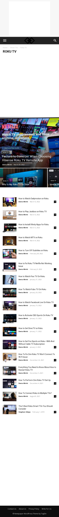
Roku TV (6, 152)
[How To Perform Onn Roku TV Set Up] (9, 383)
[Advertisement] (29, 18)
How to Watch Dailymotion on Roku (34, 198)
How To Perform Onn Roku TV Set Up (35, 380)
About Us (22, 509)
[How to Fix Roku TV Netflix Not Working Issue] (9, 266)
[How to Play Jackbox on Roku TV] (9, 215)
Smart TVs (14, 47)
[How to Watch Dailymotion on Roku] (9, 202)
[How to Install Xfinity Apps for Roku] (9, 228)
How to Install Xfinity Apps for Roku (34, 224)
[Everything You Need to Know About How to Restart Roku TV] (9, 370)
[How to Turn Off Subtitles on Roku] (9, 253)
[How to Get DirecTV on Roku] (9, 331)
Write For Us (46, 509)
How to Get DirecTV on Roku (31, 328)
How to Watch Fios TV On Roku (32, 276)
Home (5, 47)
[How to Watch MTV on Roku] (9, 241)
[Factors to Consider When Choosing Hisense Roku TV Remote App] (29, 142)
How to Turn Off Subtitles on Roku (33, 250)
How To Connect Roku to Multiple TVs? (35, 393)
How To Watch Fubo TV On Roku (32, 289)
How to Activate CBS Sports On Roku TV (36, 315)
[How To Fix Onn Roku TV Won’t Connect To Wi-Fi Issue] (9, 357)
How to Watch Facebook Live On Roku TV (36, 302)
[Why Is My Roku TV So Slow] (23, 179)
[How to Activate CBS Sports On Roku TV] (9, 318)
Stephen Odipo (24, 412)
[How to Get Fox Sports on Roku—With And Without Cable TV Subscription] (9, 344)
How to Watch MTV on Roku (30, 237)
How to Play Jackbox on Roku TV (33, 211)
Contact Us (12, 509)
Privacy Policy (34, 509)
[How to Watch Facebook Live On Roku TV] (9, 305)
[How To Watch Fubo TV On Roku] (9, 292)
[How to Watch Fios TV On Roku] (9, 279)
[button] (4, 40)
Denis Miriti (7, 165)
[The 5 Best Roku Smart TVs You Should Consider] (9, 409)
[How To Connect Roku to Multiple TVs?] (9, 396)
